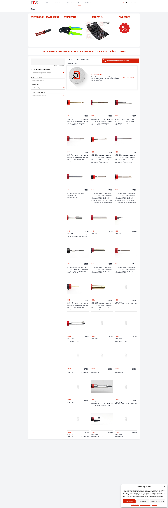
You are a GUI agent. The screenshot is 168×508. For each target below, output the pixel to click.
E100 (68, 300)
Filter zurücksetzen (59, 66)
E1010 (69, 400)
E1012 (117, 400)
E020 (92, 152)
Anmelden (133, 3)
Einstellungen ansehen (157, 501)
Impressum (154, 505)
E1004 (69, 336)
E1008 (93, 369)
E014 (68, 152)
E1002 (93, 300)
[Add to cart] (78, 102)
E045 (92, 231)
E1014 (93, 432)
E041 (68, 231)
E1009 (117, 369)
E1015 (117, 432)
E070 (92, 264)
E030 (92, 190)
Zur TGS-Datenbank (128, 77)
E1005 (93, 336)
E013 (116, 116)
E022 (68, 190)
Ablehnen (143, 501)
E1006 (117, 336)
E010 (68, 116)
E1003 (117, 300)
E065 (68, 264)
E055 (116, 231)
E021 (116, 152)
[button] (164, 487)
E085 (116, 264)
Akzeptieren (129, 501)
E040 (116, 190)
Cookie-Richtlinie (135, 505)
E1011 (93, 400)
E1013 (69, 432)
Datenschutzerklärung (145, 505)
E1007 (69, 369)
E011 (92, 116)
